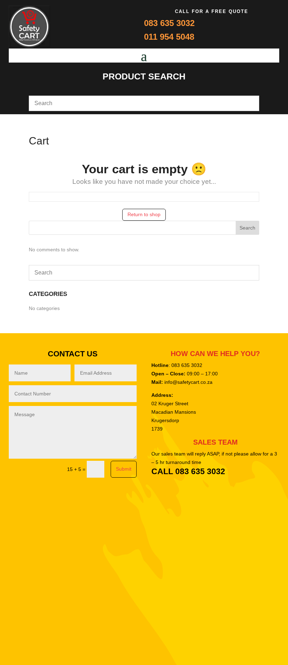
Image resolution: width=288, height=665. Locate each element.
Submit (123, 469)
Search (247, 228)
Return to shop (144, 214)
